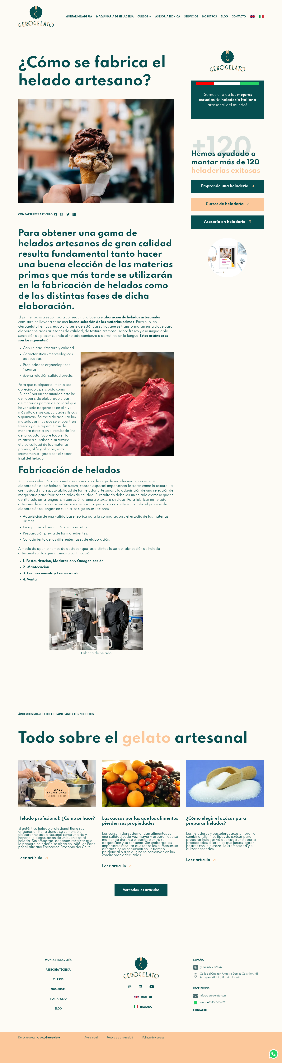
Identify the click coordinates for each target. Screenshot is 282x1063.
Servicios (191, 17)
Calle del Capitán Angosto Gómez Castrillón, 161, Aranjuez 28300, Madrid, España (229, 976)
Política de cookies (153, 1038)
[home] (36, 16)
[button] (142, 16)
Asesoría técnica (167, 17)
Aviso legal (91, 1038)
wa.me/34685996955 (214, 1002)
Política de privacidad (120, 1038)
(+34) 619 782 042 (211, 967)
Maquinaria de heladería (115, 17)
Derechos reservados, (39, 1038)
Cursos (58, 979)
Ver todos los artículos (141, 890)
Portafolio (58, 999)
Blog (224, 17)
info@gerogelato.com (213, 996)
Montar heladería (78, 17)
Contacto (239, 17)
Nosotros (209, 17)
